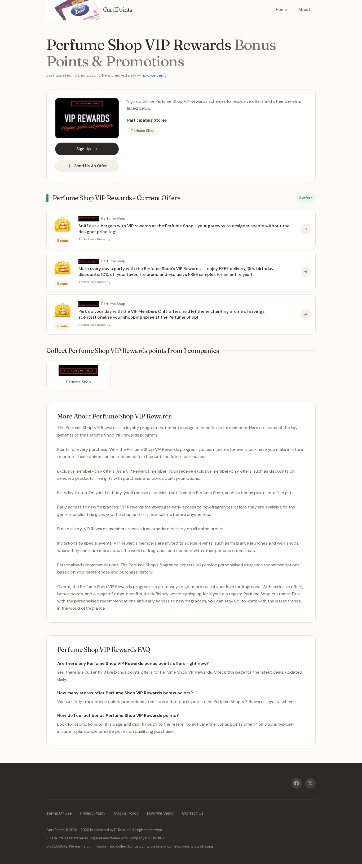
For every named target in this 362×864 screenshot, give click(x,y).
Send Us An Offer (90, 166)
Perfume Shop (142, 131)
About (304, 9)
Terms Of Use (59, 813)
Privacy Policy (92, 813)
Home (281, 9)
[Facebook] (296, 783)
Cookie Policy (126, 813)
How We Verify (160, 813)
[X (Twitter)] (310, 783)
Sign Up (83, 149)
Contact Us (193, 813)
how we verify (154, 75)
